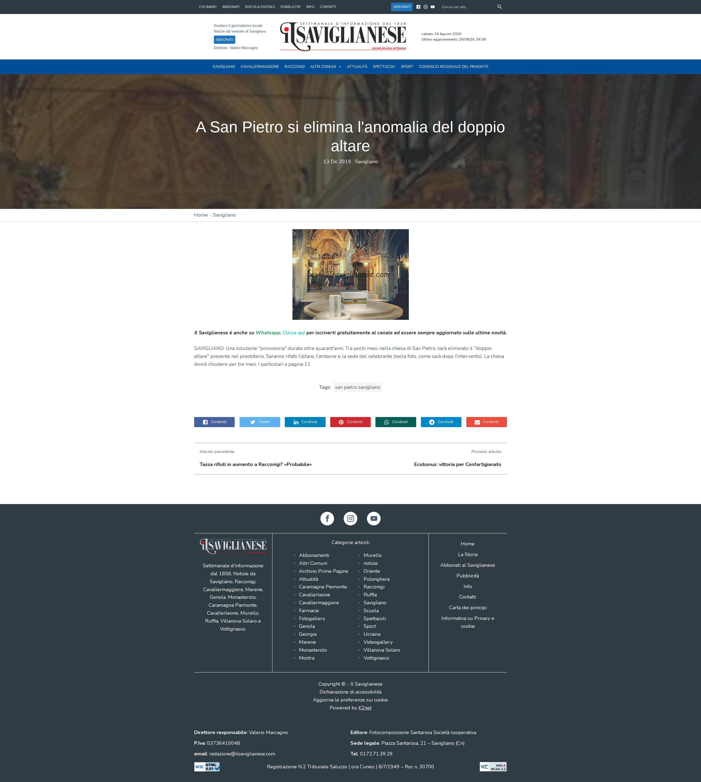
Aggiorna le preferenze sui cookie (350, 700)
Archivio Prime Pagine (323, 571)
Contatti (467, 597)
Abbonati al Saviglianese (467, 565)
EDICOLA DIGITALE (260, 6)
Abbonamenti (314, 555)
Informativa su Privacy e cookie (467, 622)
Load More (350, 491)
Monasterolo (313, 650)
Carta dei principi (468, 607)
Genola (307, 626)
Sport (407, 66)
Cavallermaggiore (260, 66)
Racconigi (295, 66)
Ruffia (370, 594)
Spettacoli (384, 66)
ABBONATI (231, 6)
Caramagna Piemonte (323, 586)
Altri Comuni (323, 66)
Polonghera (377, 579)
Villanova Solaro (382, 650)
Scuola (371, 610)
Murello (373, 555)
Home (201, 215)
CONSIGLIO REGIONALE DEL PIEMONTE (454, 66)
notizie (371, 563)
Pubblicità (467, 576)
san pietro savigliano (357, 387)
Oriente (372, 571)
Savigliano (224, 66)
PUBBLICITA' (291, 6)
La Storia (468, 554)
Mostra (306, 658)
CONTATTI (328, 6)
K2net (365, 708)
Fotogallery (312, 618)
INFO (310, 6)
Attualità (357, 66)
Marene (307, 642)
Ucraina (372, 634)
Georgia (308, 634)
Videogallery (378, 642)
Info (468, 586)
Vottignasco (376, 658)
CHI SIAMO (208, 6)
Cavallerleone (314, 594)
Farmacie (309, 610)
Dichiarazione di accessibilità (350, 692)
